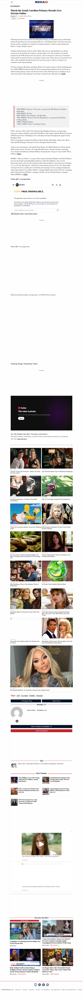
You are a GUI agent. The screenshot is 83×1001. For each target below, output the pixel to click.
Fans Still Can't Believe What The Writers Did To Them (24, 642)
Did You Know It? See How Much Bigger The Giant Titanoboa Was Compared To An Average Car (25, 556)
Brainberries (13, 469)
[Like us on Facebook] (43, 985)
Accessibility (45, 989)
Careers (24, 989)
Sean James (45, 945)
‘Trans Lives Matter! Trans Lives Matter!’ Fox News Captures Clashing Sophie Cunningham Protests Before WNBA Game (56, 941)
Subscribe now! (22, 439)
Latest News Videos (31, 213)
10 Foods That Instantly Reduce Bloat (54, 584)
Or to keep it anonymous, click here (52, 764)
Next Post (56, 701)
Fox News (24, 695)
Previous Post (27, 701)
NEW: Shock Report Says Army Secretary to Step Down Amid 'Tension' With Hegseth (27, 801)
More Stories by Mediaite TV (41, 726)
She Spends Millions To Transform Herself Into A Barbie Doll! (30, 690)
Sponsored (13, 945)
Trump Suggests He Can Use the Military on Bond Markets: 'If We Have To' (60, 790)
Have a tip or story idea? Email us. (29, 764)
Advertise (31, 989)
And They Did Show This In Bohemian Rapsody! (57, 471)
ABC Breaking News (17, 213)
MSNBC (32, 695)
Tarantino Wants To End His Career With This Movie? (24, 612)
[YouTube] (35, 985)
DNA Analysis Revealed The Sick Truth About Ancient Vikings (56, 527)
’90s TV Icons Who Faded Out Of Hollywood (56, 499)
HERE (25, 174)
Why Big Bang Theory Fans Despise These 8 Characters (24, 585)
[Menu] (13, 2)
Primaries (39, 695)
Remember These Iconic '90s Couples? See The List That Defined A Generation (57, 642)
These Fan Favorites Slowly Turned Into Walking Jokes (25, 527)
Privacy (38, 989)
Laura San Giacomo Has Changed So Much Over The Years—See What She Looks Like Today (55, 613)
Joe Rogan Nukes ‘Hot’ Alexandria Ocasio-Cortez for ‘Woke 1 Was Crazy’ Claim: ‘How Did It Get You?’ (56, 970)
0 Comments (21, 18)
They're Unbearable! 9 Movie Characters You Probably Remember (56, 555)
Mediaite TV (14, 16)
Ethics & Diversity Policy (69, 989)
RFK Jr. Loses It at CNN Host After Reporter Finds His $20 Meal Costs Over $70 (28, 790)
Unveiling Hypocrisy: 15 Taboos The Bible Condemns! (23, 500)
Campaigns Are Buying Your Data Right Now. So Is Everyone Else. (25, 942)
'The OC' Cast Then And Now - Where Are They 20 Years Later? (25, 472)
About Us (18, 989)
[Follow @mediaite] (39, 985)
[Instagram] (47, 985)
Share (14, 18)
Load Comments (41, 731)
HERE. (63, 74)
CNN (18, 695)
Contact (79, 989)
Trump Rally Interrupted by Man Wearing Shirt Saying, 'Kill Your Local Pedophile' (60, 779)
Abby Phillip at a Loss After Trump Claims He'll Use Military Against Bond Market (28, 779)
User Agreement (55, 989)
